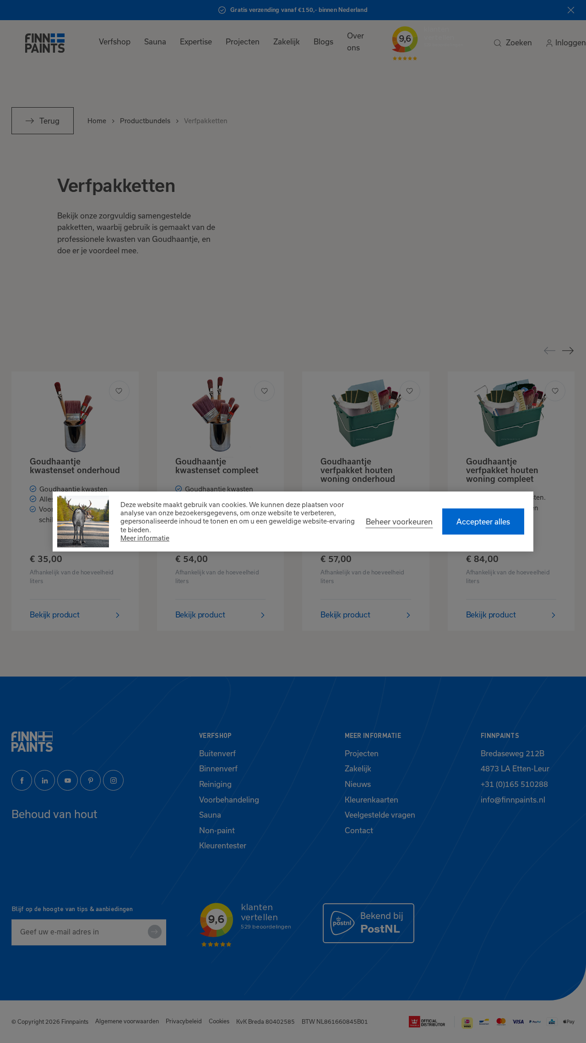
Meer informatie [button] (144, 538)
